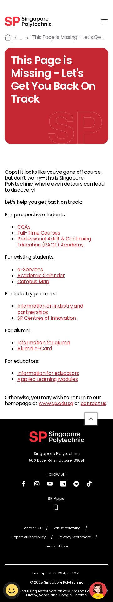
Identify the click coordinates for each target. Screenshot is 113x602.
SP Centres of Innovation (46, 318)
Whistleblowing (67, 528)
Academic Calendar (41, 275)
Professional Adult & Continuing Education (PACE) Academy (54, 241)
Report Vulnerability (29, 537)
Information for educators (48, 373)
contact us (93, 403)
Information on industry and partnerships (50, 308)
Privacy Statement (75, 537)
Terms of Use (56, 546)
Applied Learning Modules (47, 379)
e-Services (30, 269)
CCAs (23, 226)
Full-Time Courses (38, 232)
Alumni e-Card (34, 348)
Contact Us (31, 528)
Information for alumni (43, 342)
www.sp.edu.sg (56, 403)
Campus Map (33, 281)
